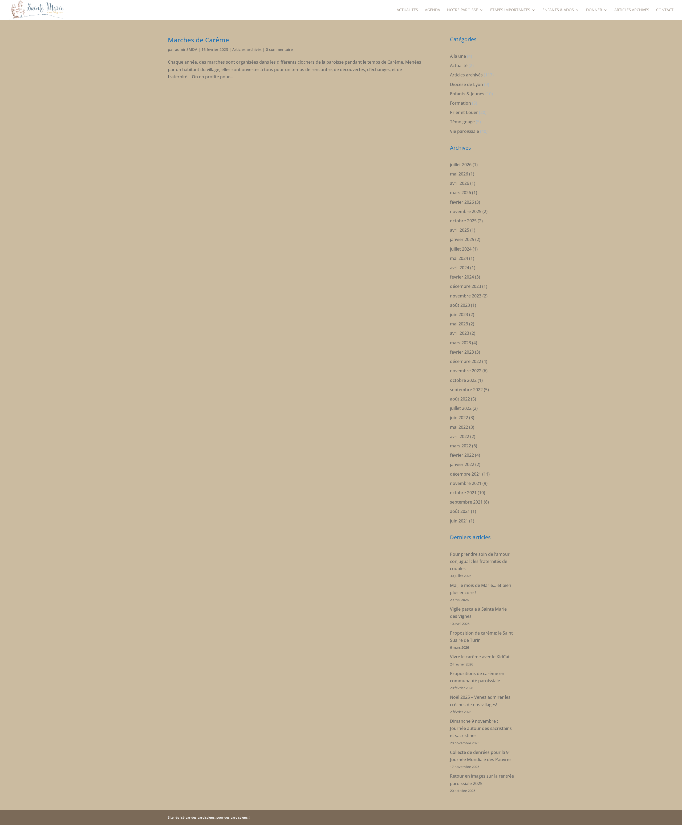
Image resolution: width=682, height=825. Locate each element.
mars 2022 (460, 446)
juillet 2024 (461, 249)
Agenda (432, 10)
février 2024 (462, 277)
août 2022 (460, 399)
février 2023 (462, 352)
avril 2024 (459, 268)
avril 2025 (459, 230)
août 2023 (460, 305)
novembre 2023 (465, 296)
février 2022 (462, 455)
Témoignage (462, 122)
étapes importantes (510, 10)
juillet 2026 (461, 165)
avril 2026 (459, 183)
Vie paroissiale (464, 131)
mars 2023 (460, 343)
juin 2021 (459, 521)
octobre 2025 (463, 221)
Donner (594, 10)
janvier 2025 (462, 239)
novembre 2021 (465, 483)
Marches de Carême (198, 39)
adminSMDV (186, 49)
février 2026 (462, 202)
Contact (664, 10)
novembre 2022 (465, 371)
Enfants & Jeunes (467, 94)
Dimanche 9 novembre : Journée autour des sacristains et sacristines (481, 728)
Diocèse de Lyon (466, 84)
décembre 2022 (465, 361)
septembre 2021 (466, 502)
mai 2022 (459, 427)
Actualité (459, 65)
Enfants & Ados (558, 10)
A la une (458, 56)
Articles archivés (631, 10)
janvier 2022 (462, 464)
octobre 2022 (463, 380)
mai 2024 (459, 258)
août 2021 (460, 511)
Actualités (407, 10)
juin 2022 (459, 417)
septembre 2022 (466, 390)
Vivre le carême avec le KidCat (480, 657)
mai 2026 (459, 174)
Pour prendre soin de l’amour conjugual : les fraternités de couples (480, 561)
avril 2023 (459, 333)
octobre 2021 (463, 493)
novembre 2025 (465, 211)
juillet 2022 (461, 408)
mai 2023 (459, 324)
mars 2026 (460, 192)
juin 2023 (459, 314)
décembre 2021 (465, 474)
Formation (460, 103)
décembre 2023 (465, 286)
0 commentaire (279, 49)
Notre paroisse (462, 10)
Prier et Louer (464, 112)
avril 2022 (459, 436)
